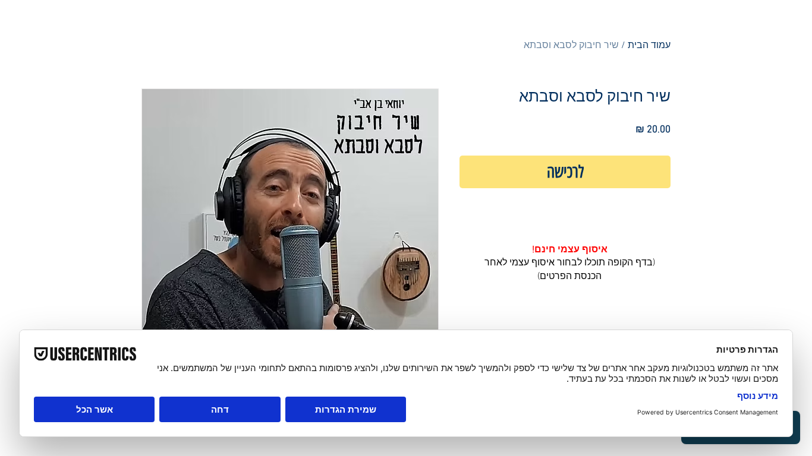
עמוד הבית (649, 46)
